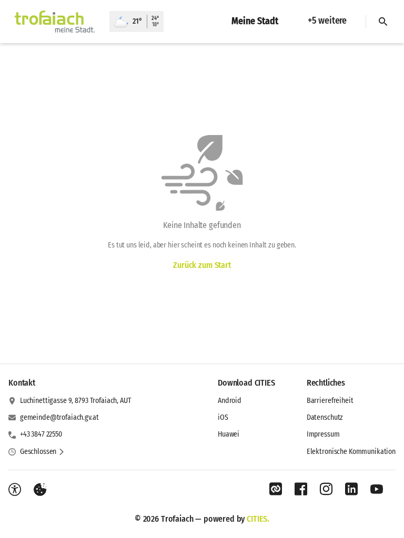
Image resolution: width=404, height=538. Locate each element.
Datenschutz (325, 417)
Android (229, 400)
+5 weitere (327, 20)
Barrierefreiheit (330, 400)
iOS (223, 417)
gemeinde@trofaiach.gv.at (59, 417)
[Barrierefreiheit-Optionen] (14, 489)
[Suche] (383, 21)
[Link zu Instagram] (326, 489)
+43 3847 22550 (41, 434)
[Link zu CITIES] (275, 489)
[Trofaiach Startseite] (55, 21)
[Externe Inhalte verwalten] (40, 489)
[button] (42, 452)
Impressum (323, 434)
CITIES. (258, 519)
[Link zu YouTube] (376, 489)
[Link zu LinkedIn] (351, 489)
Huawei (228, 434)
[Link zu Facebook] (301, 489)
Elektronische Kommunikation (351, 451)
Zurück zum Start (201, 265)
